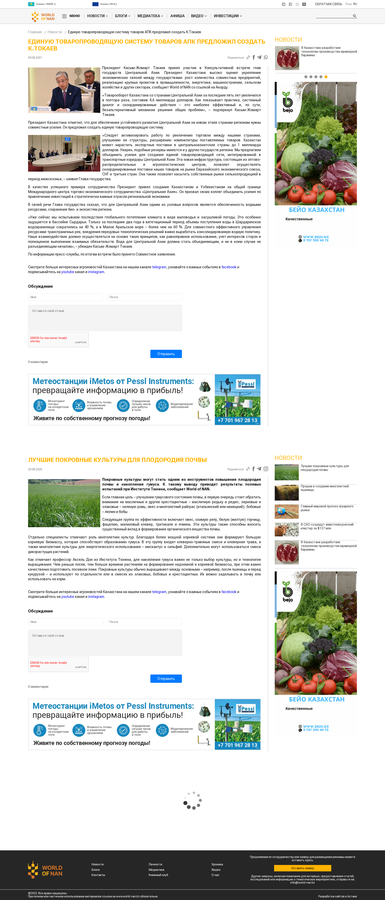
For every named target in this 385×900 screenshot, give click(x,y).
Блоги (121, 16)
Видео (197, 16)
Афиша (177, 16)
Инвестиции (226, 16)
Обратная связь (328, 4)
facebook (229, 267)
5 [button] (326, 76)
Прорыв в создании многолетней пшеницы (325, 49)
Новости (96, 16)
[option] (60, 4)
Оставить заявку (302, 868)
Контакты (98, 875)
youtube (67, 272)
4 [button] (321, 76)
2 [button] (311, 76)
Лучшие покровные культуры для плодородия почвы (325, 468)
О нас (215, 875)
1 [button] (306, 76)
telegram (159, 267)
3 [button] (316, 76)
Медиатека (149, 16)
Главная (35, 32)
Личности (155, 864)
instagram (96, 272)
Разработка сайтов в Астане (337, 896)
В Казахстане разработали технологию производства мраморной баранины (329, 545)
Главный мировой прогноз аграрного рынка (327, 508)
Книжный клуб (158, 875)
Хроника (217, 864)
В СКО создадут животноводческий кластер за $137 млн (327, 526)
